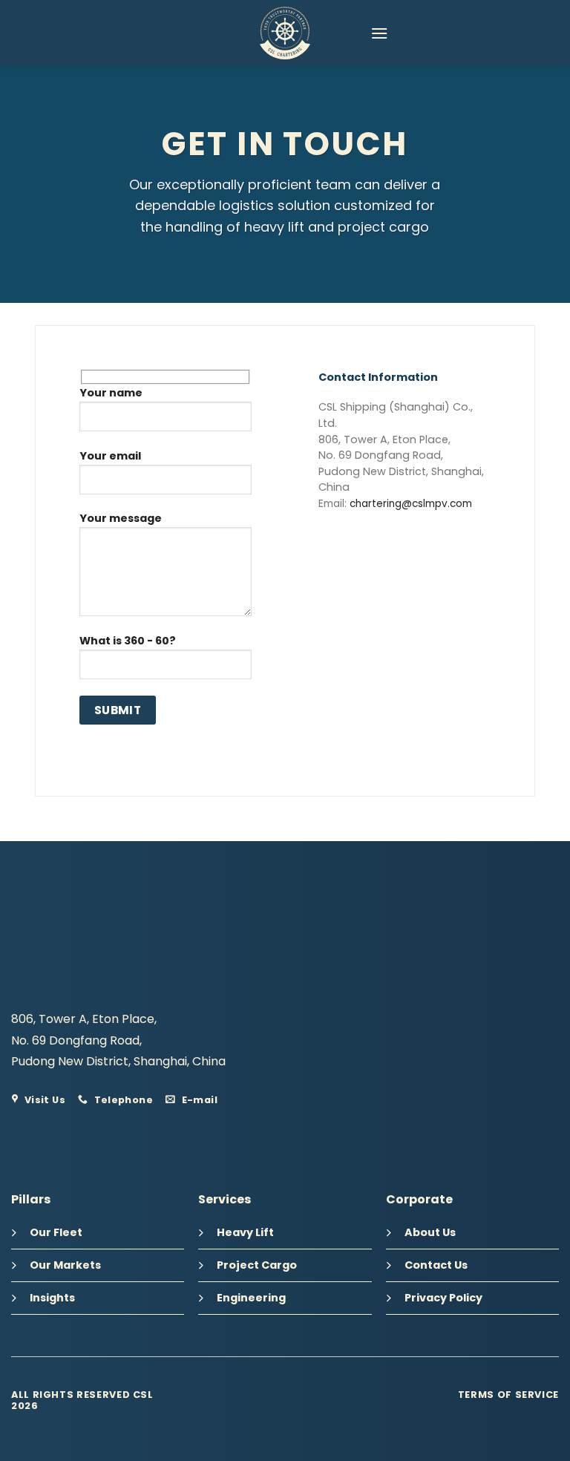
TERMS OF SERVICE (508, 1394)
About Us (430, 1232)
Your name (110, 392)
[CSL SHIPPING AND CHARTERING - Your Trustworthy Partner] (285, 33)
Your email (110, 455)
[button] (379, 33)
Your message (120, 518)
